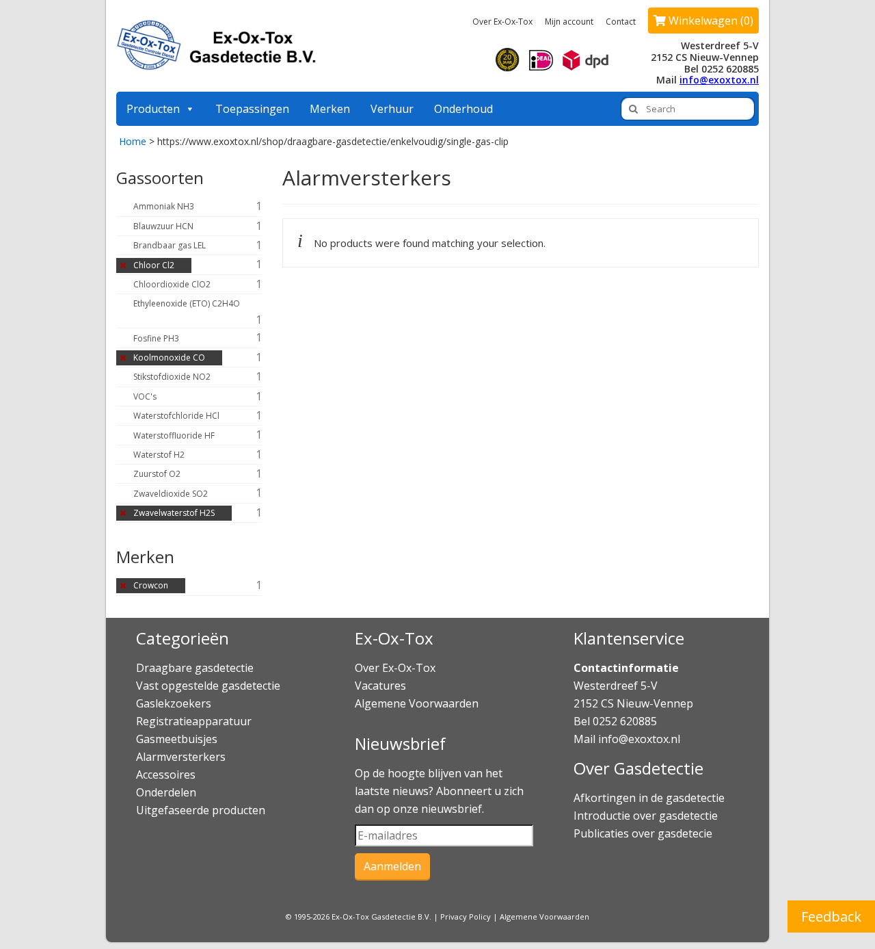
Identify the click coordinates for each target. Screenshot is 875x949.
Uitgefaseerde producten (200, 810)
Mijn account (569, 21)
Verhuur (392, 108)
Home (132, 141)
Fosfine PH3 (156, 338)
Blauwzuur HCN (163, 226)
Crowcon (150, 585)
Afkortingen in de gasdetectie (650, 797)
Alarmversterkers (181, 756)
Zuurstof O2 (156, 474)
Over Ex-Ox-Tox (502, 21)
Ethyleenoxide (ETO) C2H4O (186, 303)
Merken (330, 108)
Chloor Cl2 (153, 265)
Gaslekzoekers (173, 703)
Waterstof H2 (159, 454)
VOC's (145, 396)
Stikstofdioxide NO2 (172, 376)
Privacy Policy (465, 916)
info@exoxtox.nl (719, 79)
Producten (153, 108)
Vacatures (380, 685)
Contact (621, 21)
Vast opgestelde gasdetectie (208, 685)
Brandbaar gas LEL (169, 245)
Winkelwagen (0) (709, 20)
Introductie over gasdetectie (646, 815)
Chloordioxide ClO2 (172, 284)
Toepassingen (252, 108)
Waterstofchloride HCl (176, 415)
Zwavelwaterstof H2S (174, 513)
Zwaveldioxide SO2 (170, 493)
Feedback (831, 916)
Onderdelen (166, 792)
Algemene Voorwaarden (417, 703)
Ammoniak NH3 (163, 206)
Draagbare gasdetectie (195, 667)
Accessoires (166, 774)
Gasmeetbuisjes (176, 738)
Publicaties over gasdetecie (643, 833)
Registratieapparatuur (194, 721)
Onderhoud (463, 108)
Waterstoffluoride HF (174, 435)
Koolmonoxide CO (169, 357)
